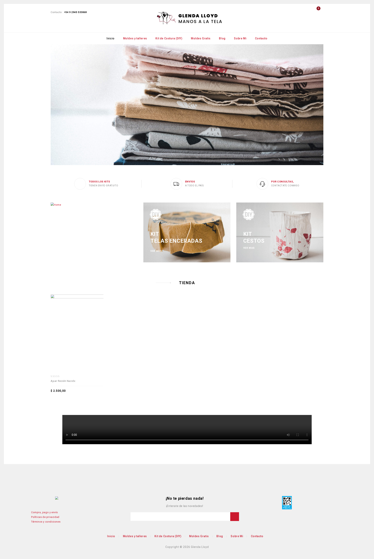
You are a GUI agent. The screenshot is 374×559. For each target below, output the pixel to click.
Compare (66, 323)
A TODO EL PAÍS (194, 185)
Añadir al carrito (92, 323)
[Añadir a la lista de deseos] (83, 323)
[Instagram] (51, 498)
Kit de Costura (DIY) (168, 38)
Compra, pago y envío (44, 512)
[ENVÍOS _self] (176, 184)
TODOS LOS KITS (99, 181)
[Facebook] (33, 498)
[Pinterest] (45, 498)
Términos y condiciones (45, 521)
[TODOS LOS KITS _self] (80, 184)
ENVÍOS (190, 181)
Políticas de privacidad (45, 517)
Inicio (111, 38)
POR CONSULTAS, (282, 181)
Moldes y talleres (135, 38)
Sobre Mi (240, 38)
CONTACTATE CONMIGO (285, 185)
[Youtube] (39, 498)
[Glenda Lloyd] (190, 18)
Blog (222, 38)
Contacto (261, 38)
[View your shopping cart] (317, 15)
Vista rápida (75, 323)
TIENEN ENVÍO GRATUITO (103, 185)
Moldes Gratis (201, 38)
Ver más (156, 251)
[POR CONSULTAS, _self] (262, 184)
